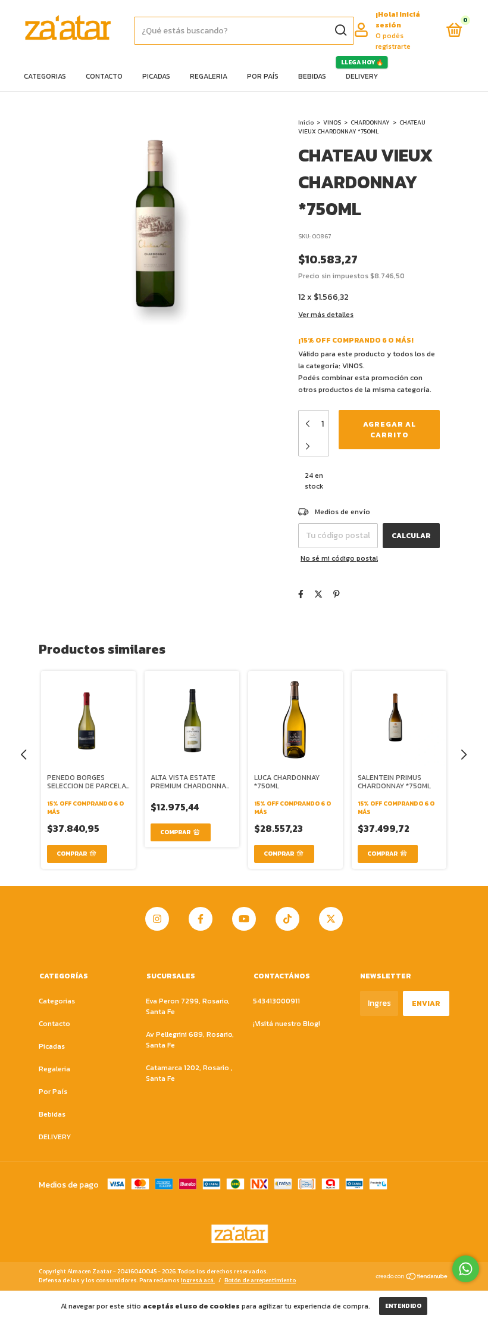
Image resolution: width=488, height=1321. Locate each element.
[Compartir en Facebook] (301, 594)
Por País (263, 76)
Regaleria (208, 76)
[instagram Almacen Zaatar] (157, 919)
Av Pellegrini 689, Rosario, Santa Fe (190, 1039)
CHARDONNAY (371, 122)
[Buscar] (340, 30)
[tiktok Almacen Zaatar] (287, 919)
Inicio (306, 122)
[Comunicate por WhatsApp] (465, 1268)
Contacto (104, 76)
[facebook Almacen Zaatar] (200, 919)
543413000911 (276, 1001)
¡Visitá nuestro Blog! (286, 1023)
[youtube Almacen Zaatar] (244, 919)
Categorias (45, 76)
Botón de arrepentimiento (260, 1280)
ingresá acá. (198, 1280)
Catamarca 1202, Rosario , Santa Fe (189, 1073)
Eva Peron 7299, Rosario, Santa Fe (188, 1006)
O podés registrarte (393, 41)
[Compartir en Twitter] (318, 594)
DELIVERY (362, 76)
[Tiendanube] (412, 1277)
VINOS (332, 122)
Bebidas (312, 76)
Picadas (156, 76)
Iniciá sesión (398, 19)
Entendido (403, 1305)
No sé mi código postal (339, 558)
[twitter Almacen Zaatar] (331, 919)
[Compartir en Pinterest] (336, 594)
